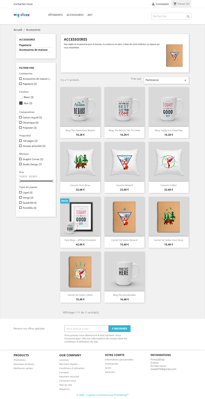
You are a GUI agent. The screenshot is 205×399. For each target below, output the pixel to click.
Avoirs (108, 367)
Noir (28, 103)
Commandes (111, 363)
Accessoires (75, 15)
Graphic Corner (33, 159)
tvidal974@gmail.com (163, 369)
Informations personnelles (119, 359)
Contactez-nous (23, 4)
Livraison (64, 359)
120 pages (30, 140)
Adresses (110, 372)
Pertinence (166, 80)
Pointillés (29, 207)
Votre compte (114, 355)
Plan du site (65, 384)
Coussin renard (124, 185)
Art (89, 15)
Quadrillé (30, 202)
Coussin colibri (168, 185)
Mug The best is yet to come (124, 130)
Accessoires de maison (33, 50)
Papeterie (25, 45)
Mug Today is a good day (168, 130)
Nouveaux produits (24, 364)
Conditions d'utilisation (71, 368)
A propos (64, 372)
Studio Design (32, 164)
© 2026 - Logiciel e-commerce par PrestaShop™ (103, 394)
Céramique (30, 122)
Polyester (30, 127)
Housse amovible (34, 146)
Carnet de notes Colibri (80, 294)
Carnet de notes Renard (124, 240)
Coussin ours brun (80, 185)
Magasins (64, 389)
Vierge (28, 197)
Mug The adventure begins (80, 130)
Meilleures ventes (23, 368)
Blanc (28, 97)
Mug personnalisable (124, 294)
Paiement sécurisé (69, 376)
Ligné (27, 192)
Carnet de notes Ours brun (168, 240)
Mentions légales (68, 364)
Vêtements (55, 15)
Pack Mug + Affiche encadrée (80, 240)
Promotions (20, 359)
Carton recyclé (32, 117)
